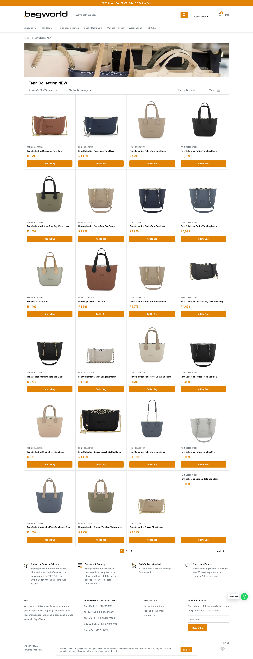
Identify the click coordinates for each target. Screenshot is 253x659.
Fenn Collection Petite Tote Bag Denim (199, 226)
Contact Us (149, 615)
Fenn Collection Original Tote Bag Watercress (100, 527)
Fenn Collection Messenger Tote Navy (96, 151)
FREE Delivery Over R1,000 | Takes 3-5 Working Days (126, 3)
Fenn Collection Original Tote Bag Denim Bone (48, 527)
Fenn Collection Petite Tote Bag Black (199, 151)
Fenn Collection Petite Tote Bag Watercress (48, 226)
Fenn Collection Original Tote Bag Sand (45, 452)
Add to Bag (50, 163)
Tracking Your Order (154, 610)
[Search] (184, 15)
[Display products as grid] (218, 90)
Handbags (46, 27)
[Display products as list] (223, 90)
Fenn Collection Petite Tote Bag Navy (147, 226)
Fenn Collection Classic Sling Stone (146, 527)
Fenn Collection (35, 147)
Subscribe (197, 627)
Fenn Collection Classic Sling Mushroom (97, 376)
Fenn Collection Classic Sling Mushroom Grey (202, 301)
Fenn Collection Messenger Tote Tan (44, 151)
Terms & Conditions (154, 605)
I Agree (186, 649)
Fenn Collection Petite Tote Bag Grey (198, 452)
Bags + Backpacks (93, 27)
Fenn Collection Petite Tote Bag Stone (147, 151)
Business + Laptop (69, 27)
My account (200, 16)
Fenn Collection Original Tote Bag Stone (199, 478)
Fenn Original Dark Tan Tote (91, 301)
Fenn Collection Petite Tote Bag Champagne (150, 376)
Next (219, 551)
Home (26, 38)
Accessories (135, 27)
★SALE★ (152, 27)
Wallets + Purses (115, 27)
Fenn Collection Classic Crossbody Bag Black (99, 452)
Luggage (28, 27)
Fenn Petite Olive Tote (37, 301)
